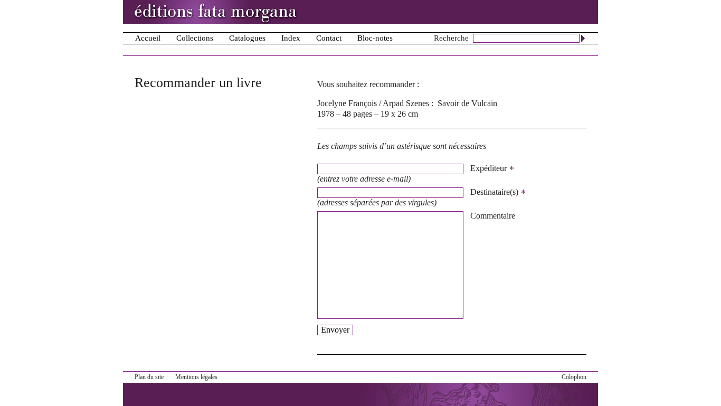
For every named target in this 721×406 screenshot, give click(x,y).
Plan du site (149, 377)
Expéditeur (489, 168)
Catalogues (247, 38)
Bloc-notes (375, 38)
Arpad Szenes (406, 103)
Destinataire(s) (495, 191)
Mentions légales (196, 377)
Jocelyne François (347, 103)
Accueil (147, 38)
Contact (328, 38)
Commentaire (492, 215)
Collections (194, 38)
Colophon (574, 377)
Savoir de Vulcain (467, 103)
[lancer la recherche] (583, 38)
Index (290, 38)
